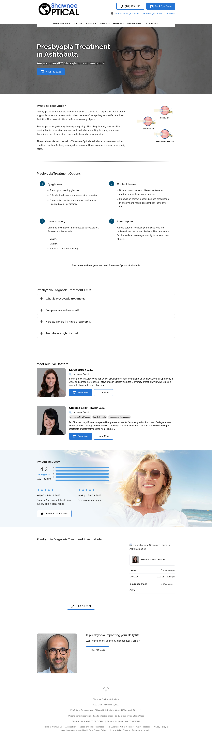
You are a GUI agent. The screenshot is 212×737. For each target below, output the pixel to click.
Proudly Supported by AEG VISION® (123, 721)
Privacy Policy (159, 727)
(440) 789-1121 (135, 710)
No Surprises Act (115, 727)
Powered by (88, 721)
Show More (167, 570)
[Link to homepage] (65, 9)
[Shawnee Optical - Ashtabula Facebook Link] (106, 690)
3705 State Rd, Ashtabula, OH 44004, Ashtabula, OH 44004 (144, 13)
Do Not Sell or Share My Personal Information (130, 730)
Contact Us (152, 24)
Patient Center (134, 24)
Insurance (91, 24)
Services (117, 24)
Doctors (78, 24)
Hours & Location (61, 24)
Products (105, 24)
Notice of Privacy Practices (138, 727)
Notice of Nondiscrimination (91, 727)
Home (46, 727)
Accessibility (70, 727)
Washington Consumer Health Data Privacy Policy (83, 730)
